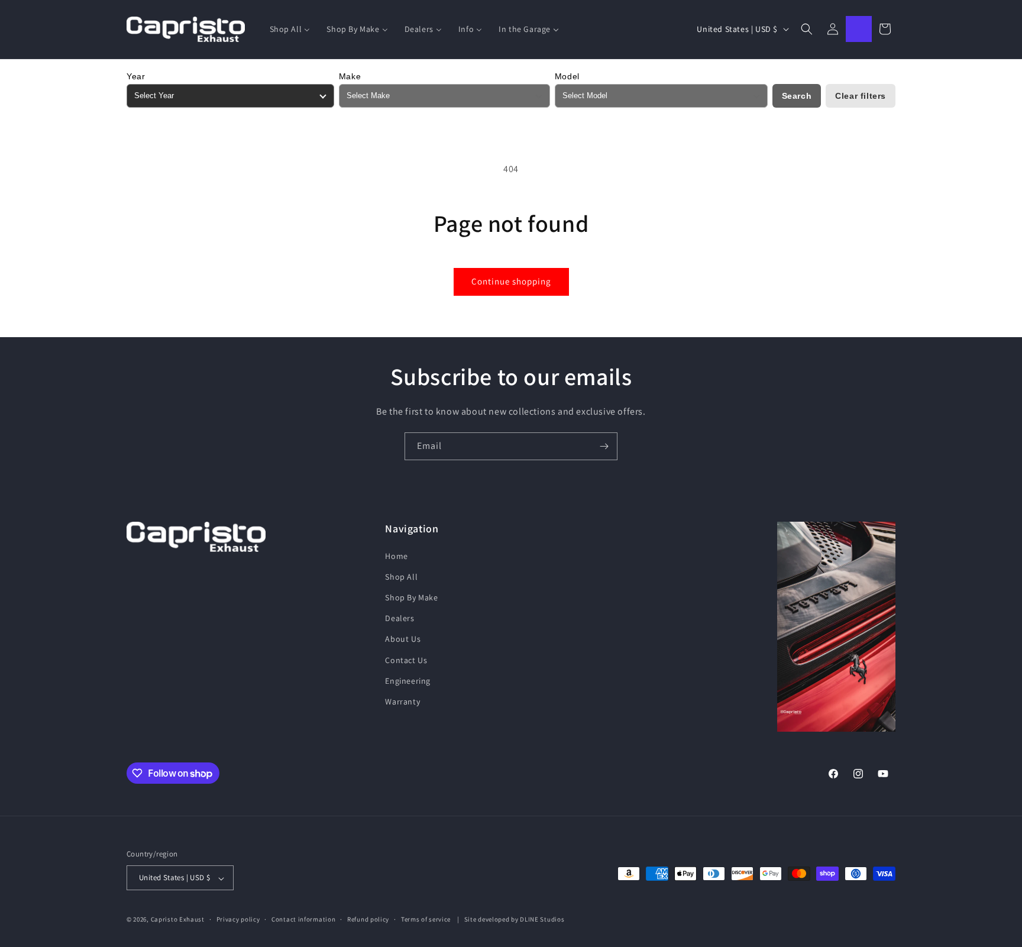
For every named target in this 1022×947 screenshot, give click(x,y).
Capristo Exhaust (178, 920)
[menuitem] (290, 29)
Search (797, 96)
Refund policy (368, 919)
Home (396, 555)
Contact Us (406, 659)
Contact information (303, 919)
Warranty (402, 701)
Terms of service (426, 919)
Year (136, 76)
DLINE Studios (542, 920)
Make (350, 76)
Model (567, 76)
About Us (403, 639)
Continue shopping (511, 281)
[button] (807, 29)
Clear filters (860, 96)
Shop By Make (411, 597)
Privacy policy (238, 919)
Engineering (408, 680)
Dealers (399, 618)
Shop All (401, 576)
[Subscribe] (604, 446)
